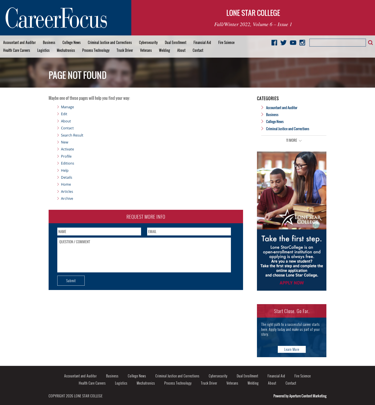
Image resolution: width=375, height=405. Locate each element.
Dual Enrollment (175, 42)
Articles (67, 191)
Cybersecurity (148, 42)
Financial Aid (202, 42)
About (181, 50)
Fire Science (226, 42)
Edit (64, 114)
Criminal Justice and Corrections (110, 42)
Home (66, 184)
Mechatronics (66, 50)
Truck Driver (125, 50)
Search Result (72, 135)
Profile (66, 156)
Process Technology (96, 50)
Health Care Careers (16, 50)
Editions (67, 163)
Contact (198, 50)
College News (71, 42)
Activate (67, 149)
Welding (164, 50)
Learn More (291, 349)
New (64, 142)
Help (65, 170)
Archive (67, 198)
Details (66, 177)
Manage (67, 107)
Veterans (146, 50)
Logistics (43, 50)
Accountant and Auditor (19, 42)
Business (49, 42)
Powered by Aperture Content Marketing (299, 395)
